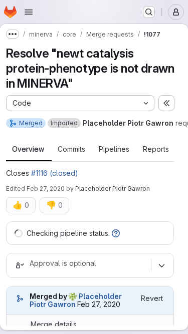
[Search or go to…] (149, 12)
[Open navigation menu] (29, 12)
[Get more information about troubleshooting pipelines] (116, 233)
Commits (71, 149)
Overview (28, 149)
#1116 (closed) (54, 173)
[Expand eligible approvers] (161, 265)
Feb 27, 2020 (46, 188)
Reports (156, 149)
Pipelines (114, 149)
